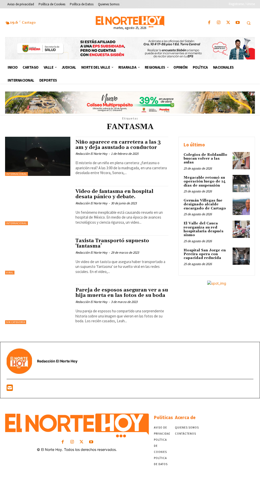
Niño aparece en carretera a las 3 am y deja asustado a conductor (118, 144)
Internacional (16, 174)
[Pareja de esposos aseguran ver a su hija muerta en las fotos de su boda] (37, 304)
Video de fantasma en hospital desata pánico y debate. (114, 194)
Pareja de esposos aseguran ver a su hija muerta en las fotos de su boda (121, 292)
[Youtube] (237, 22)
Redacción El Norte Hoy (91, 153)
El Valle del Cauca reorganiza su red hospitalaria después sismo (203, 229)
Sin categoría (15, 322)
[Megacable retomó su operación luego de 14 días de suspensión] (241, 183)
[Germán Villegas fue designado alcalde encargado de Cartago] (241, 206)
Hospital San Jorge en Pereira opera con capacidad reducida (205, 254)
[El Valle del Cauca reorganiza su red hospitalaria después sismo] (241, 229)
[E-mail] (10, 389)
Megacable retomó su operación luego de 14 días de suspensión (205, 181)
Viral (9, 272)
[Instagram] (218, 22)
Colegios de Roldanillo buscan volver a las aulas (205, 158)
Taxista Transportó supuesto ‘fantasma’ (112, 243)
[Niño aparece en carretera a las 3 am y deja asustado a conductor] (37, 156)
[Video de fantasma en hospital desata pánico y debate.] (37, 205)
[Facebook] (209, 22)
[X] (228, 22)
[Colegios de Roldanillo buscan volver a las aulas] (241, 160)
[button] (248, 23)
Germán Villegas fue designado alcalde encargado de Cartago (205, 204)
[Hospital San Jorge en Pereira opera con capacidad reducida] (241, 256)
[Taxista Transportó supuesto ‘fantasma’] (37, 254)
